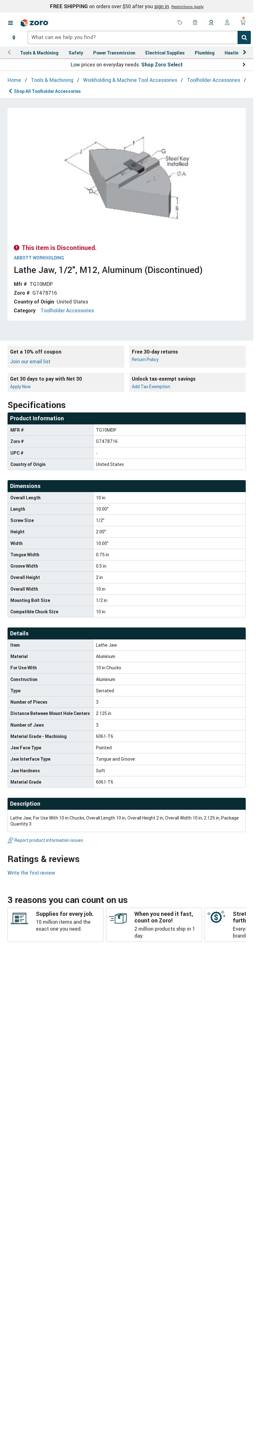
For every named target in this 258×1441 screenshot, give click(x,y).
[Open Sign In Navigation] (227, 23)
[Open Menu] (10, 23)
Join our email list (30, 361)
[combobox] (139, 37)
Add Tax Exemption (151, 386)
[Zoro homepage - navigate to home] (34, 23)
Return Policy (145, 359)
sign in (161, 6)
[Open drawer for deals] (180, 23)
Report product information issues (48, 840)
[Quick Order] (196, 23)
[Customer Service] (211, 23)
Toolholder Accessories (67, 310)
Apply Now (20, 386)
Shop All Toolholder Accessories (47, 91)
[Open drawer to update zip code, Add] (14, 37)
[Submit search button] (244, 37)
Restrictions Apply (187, 6)
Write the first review (31, 872)
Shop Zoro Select (162, 64)
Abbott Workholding (39, 258)
